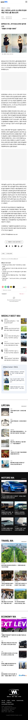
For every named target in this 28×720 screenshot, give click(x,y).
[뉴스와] (14, 692)
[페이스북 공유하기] (9, 246)
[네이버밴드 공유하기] (18, 246)
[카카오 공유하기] (6, 246)
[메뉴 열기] (26, 2)
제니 (4, 253)
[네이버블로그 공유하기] (15, 246)
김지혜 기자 (24, 18)
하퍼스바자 (9, 253)
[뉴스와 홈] (4, 2)
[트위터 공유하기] (12, 246)
